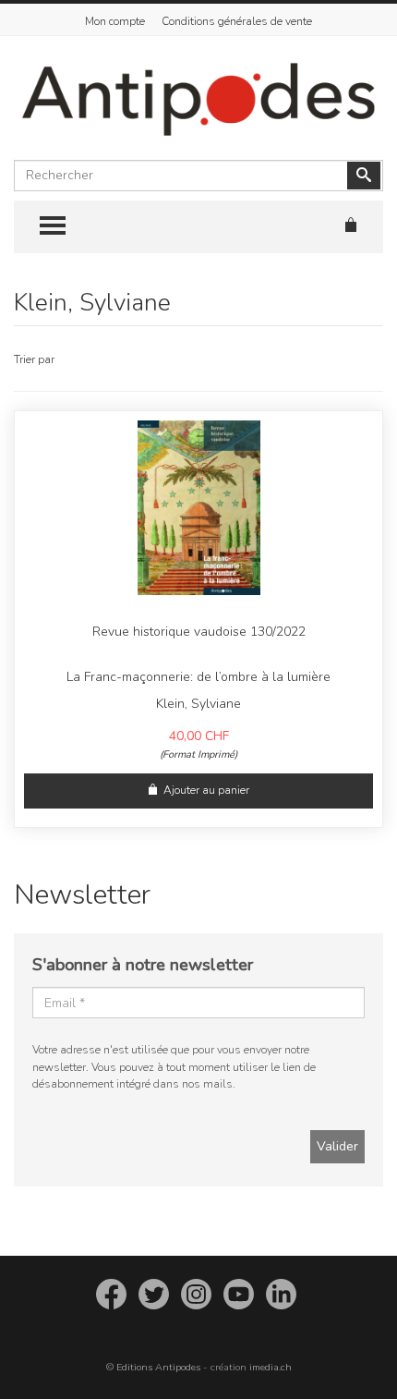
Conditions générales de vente (237, 21)
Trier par (34, 359)
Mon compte (115, 21)
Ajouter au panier (206, 790)
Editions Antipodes (158, 1367)
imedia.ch (270, 1367)
